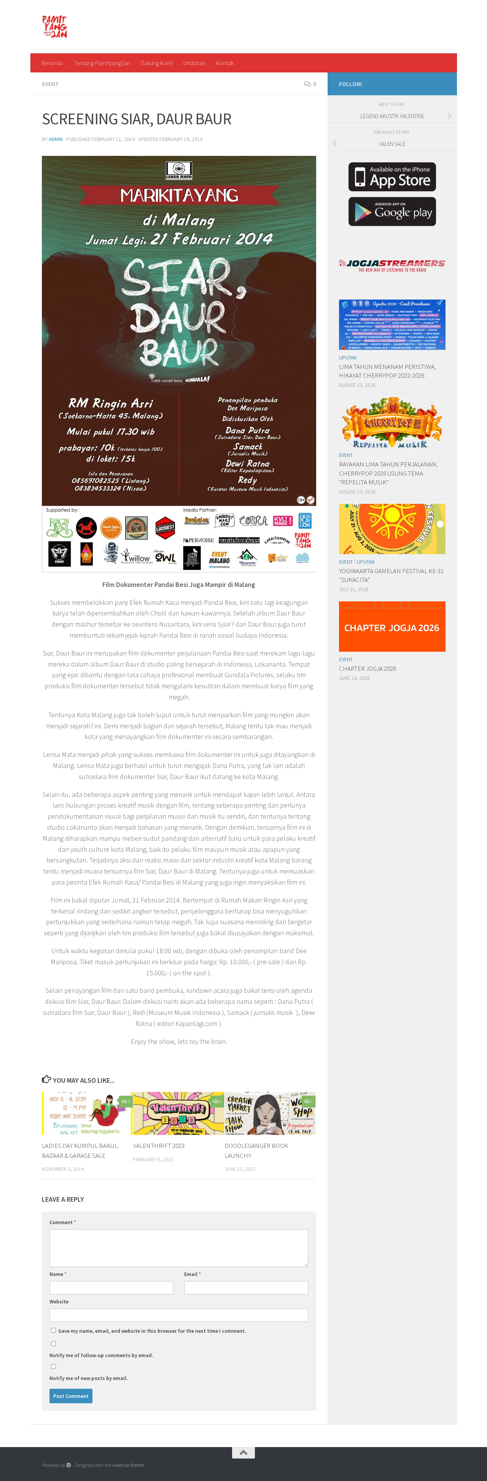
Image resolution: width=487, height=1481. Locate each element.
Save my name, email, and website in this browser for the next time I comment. (152, 1330)
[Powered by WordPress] (68, 1465)
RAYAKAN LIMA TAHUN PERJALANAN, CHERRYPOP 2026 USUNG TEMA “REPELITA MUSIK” (388, 473)
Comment (62, 1222)
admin (56, 139)
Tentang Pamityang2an (101, 63)
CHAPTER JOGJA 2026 (367, 668)
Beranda (52, 63)
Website (58, 1301)
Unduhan (194, 63)
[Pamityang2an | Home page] (55, 26)
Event (50, 84)
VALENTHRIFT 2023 (159, 1145)
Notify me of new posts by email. (88, 1378)
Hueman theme (128, 1465)
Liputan (347, 357)
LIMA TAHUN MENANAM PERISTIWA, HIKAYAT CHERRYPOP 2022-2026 (387, 371)
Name (58, 1274)
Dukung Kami (157, 63)
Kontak (225, 63)
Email (192, 1274)
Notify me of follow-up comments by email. (101, 1355)
